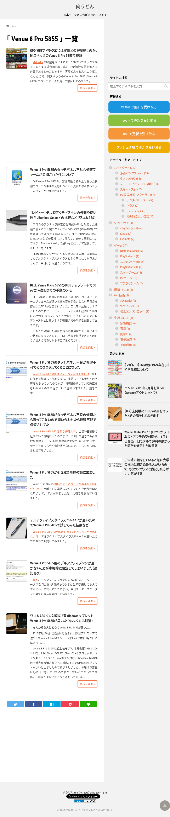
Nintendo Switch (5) (131, 251)
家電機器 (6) (128, 323)
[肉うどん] (52, 704)
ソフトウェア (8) (123, 223)
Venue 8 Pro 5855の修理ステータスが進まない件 (61, 374)
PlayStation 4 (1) (129, 256)
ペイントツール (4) (131, 228)
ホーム (10, 26)
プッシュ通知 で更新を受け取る (139, 147)
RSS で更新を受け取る (139, 133)
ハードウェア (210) (125, 167)
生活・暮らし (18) (124, 318)
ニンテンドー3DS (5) (132, 261)
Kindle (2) (125, 233)
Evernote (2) (127, 239)
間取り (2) (126, 334)
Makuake (38, 62)
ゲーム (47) (121, 245)
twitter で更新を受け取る (139, 106)
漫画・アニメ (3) (123, 290)
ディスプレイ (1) (135, 211)
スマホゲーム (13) (131, 272)
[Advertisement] (139, 45)
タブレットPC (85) (130, 178)
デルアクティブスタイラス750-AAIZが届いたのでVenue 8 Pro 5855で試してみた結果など (62, 522)
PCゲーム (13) (128, 278)
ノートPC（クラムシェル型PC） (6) (139, 184)
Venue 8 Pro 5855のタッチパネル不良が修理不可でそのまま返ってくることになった (63, 365)
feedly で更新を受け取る (138, 120)
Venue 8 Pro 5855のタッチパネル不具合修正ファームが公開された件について (63, 172)
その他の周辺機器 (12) (140, 216)
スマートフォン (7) (131, 189)
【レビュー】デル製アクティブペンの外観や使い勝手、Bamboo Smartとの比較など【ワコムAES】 (63, 215)
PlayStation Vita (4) (131, 267)
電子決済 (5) (128, 339)
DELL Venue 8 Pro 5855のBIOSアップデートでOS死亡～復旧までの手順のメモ (63, 287)
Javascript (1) (128, 300)
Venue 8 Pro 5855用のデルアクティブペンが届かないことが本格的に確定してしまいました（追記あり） (63, 567)
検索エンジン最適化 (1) (134, 311)
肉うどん (85, 6)
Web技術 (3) (121, 295)
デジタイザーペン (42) (139, 200)
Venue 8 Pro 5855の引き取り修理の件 (54, 431)
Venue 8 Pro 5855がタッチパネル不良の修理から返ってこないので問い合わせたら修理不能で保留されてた (63, 419)
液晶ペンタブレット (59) (134, 173)
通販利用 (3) (128, 345)
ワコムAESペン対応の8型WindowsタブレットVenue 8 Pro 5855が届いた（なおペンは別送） (61, 618)
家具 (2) (125, 328)
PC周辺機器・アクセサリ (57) (137, 195)
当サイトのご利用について (98, 810)
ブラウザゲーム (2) (131, 283)
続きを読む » (87, 88)
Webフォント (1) (129, 306)
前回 (35, 580)
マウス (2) (132, 205)
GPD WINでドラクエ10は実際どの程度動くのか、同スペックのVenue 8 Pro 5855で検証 (63, 53)
